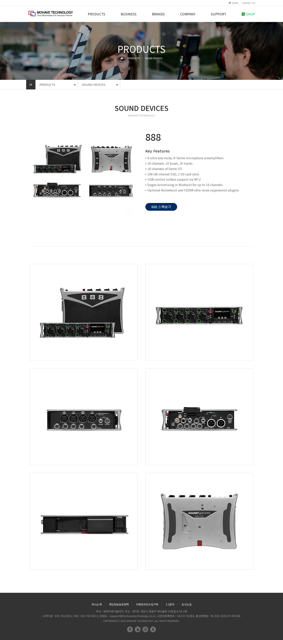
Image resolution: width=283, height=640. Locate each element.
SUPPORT (218, 14)
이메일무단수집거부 (147, 604)
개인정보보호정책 (119, 604)
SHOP (250, 14)
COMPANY (187, 14)
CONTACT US (248, 2)
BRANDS (158, 14)
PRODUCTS (96, 14)
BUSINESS (128, 14)
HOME (235, 2)
